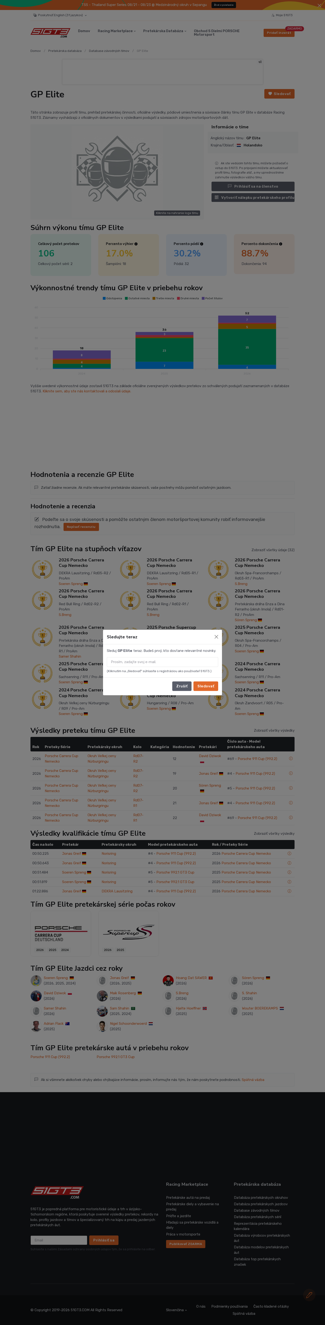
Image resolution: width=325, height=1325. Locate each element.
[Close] (216, 636)
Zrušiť (181, 686)
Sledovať (205, 686)
